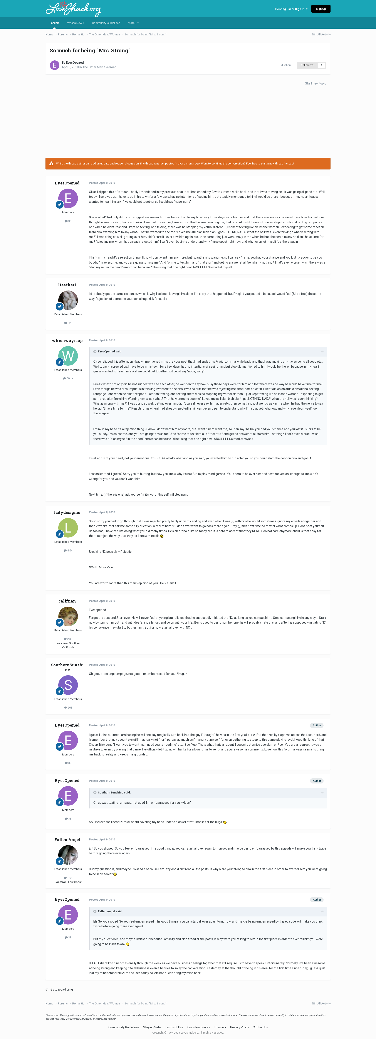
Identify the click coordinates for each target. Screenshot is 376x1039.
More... (132, 23)
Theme (219, 1027)
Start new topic (315, 83)
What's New (75, 23)
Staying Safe (152, 1027)
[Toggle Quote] (95, 351)
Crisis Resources (198, 1027)
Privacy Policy (239, 1027)
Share (287, 65)
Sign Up (321, 8)
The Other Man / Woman (99, 67)
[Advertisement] (188, 123)
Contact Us (260, 1027)
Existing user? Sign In (290, 9)
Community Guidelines (106, 23)
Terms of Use (174, 1027)
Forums (54, 23)
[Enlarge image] (161, 536)
